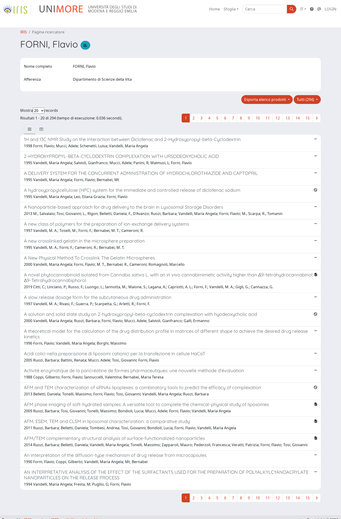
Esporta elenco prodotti (265, 99)
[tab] (29, 129)
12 (278, 118)
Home (214, 9)
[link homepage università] (88, 9)
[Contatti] (319, 9)
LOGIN (330, 9)
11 (268, 118)
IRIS (23, 32)
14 (298, 118)
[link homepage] (17, 9)
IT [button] (301, 9)
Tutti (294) (306, 99)
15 (308, 118)
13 (288, 118)
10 (258, 118)
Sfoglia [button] (230, 9)
